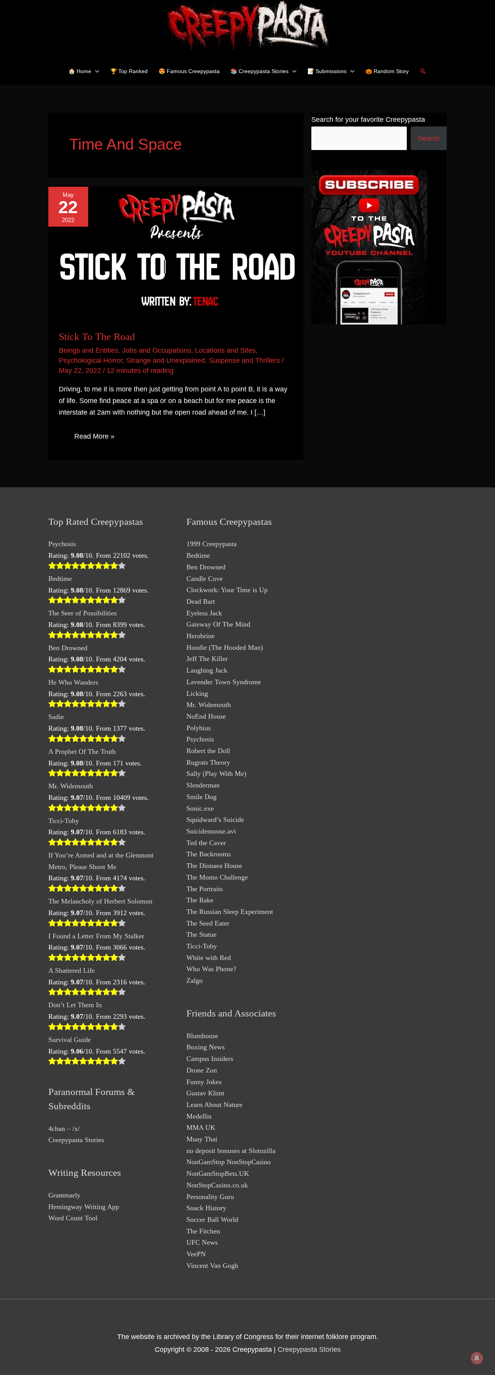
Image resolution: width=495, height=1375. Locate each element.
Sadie (56, 717)
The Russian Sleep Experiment (229, 912)
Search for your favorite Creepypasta (368, 119)
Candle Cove (204, 578)
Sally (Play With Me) (216, 773)
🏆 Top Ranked (129, 71)
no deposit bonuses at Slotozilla (230, 1151)
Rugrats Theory (208, 762)
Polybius (198, 728)
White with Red (208, 958)
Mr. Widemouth (70, 786)
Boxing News (205, 1047)
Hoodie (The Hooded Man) (224, 647)
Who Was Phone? (211, 969)
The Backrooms (208, 854)
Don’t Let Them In (75, 1005)
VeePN (196, 1254)
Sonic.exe (200, 808)
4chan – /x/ (64, 1128)
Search (429, 138)
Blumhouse (202, 1036)
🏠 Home (79, 71)
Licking (197, 693)
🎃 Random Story (387, 71)
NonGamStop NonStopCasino (228, 1162)
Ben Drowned (67, 648)
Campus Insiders (209, 1058)
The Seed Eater (207, 923)
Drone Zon (201, 1070)
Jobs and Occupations (156, 350)
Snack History (206, 1208)
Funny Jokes (204, 1082)
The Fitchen (203, 1231)
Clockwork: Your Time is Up (227, 590)
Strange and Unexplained (165, 360)
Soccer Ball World (212, 1219)
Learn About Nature (214, 1105)
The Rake (199, 900)
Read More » (94, 438)
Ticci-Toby (63, 821)
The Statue (201, 934)
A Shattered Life (71, 970)
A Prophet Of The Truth (82, 751)
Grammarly (64, 1195)
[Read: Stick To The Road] (176, 253)
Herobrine (200, 636)
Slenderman (203, 785)
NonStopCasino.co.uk (217, 1185)
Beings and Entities (88, 350)
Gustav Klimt (205, 1093)
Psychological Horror (91, 360)
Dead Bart (200, 601)
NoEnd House (206, 716)
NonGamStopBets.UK (217, 1173)
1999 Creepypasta (211, 544)
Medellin (199, 1116)
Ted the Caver (206, 843)
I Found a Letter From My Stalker (96, 936)
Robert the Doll (208, 751)
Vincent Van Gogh (212, 1265)
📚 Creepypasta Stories (259, 71)
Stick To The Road (97, 336)
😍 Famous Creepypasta (189, 71)
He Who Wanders (73, 682)
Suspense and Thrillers (244, 360)
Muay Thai (201, 1139)
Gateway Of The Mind (218, 624)
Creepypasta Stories (76, 1140)
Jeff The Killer (207, 659)
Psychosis (62, 544)
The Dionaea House (214, 865)
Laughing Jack (206, 670)
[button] (423, 71)
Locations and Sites (225, 350)
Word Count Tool (72, 1218)
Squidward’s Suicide (215, 819)
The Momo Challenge (217, 877)
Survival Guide (69, 1040)
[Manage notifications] (477, 1358)
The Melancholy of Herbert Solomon (100, 901)
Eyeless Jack (204, 613)
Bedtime (60, 578)
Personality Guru (210, 1197)
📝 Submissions (326, 71)
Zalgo (194, 980)
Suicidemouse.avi (211, 831)
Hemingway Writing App (83, 1207)
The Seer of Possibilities (82, 613)
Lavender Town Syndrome (223, 682)
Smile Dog (201, 797)
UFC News (202, 1242)
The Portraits (204, 889)
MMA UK (200, 1127)
